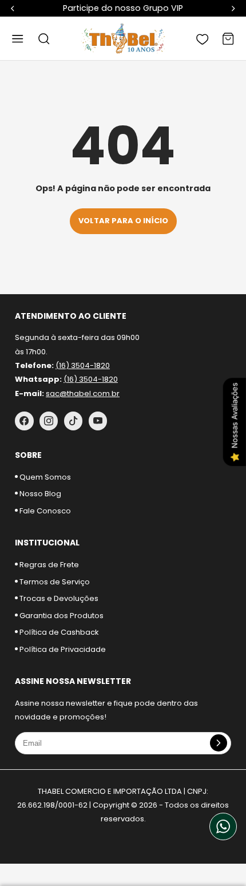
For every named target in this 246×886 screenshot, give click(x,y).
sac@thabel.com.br (83, 393)
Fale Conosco (44, 510)
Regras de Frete (48, 564)
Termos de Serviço (54, 581)
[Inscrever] (218, 742)
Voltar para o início (123, 220)
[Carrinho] (228, 38)
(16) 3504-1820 (82, 365)
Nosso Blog (39, 493)
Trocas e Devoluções (58, 598)
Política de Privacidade (62, 649)
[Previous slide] (12, 8)
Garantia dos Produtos (61, 615)
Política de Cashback (58, 632)
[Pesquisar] (44, 38)
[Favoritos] (202, 38)
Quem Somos (44, 477)
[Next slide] (233, 8)
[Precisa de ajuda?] (223, 826)
